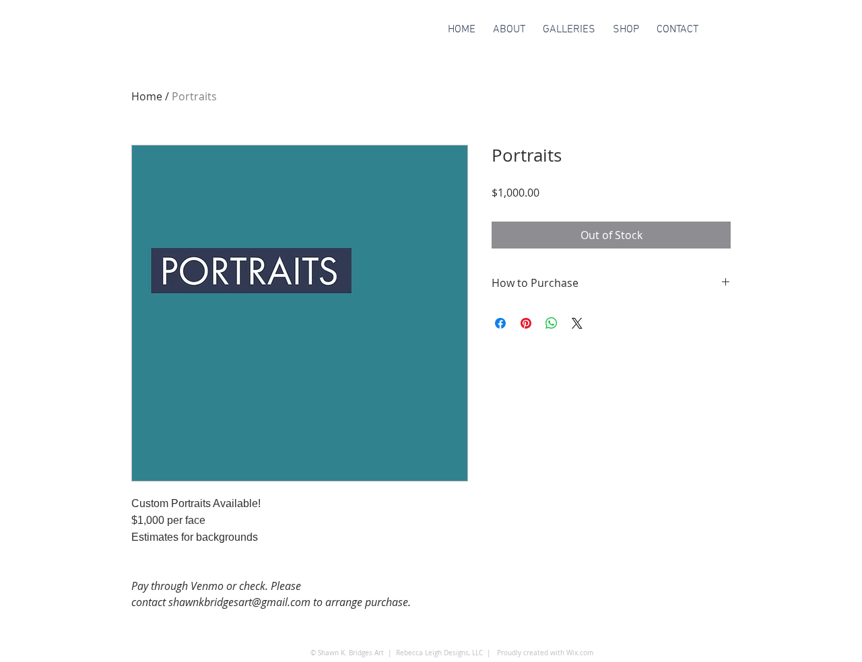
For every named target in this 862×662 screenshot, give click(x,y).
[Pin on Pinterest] (526, 323)
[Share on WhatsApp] (551, 323)
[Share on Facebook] (500, 323)
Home (146, 96)
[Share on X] (577, 323)
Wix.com (579, 653)
